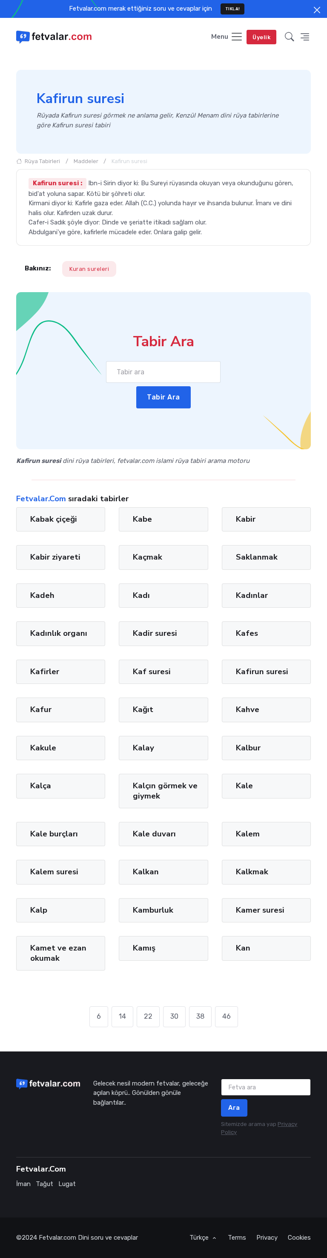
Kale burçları (54, 833)
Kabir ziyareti (55, 557)
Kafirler (44, 671)
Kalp (38, 910)
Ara (234, 1108)
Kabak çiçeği (53, 519)
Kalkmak (252, 871)
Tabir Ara (163, 397)
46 (226, 1016)
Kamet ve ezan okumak (58, 952)
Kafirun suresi (262, 671)
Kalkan (146, 871)
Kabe (142, 519)
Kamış (144, 948)
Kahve (247, 709)
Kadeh (42, 595)
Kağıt (143, 709)
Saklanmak (257, 557)
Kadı (141, 595)
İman (23, 1184)
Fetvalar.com (57, 1237)
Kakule (43, 747)
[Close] (317, 10)
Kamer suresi (260, 910)
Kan (243, 948)
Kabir (245, 519)
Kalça (40, 785)
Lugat (67, 1184)
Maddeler (86, 161)
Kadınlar (252, 595)
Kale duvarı (154, 833)
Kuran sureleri (89, 269)
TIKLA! (232, 8)
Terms (237, 1237)
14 (122, 1016)
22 (148, 1016)
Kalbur (248, 747)
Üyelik (261, 37)
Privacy (267, 1237)
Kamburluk (153, 910)
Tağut (44, 1184)
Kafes (247, 633)
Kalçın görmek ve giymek (165, 790)
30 (174, 1016)
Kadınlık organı (58, 633)
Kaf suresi (152, 671)
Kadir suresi (155, 633)
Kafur (41, 709)
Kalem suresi (54, 871)
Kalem (248, 833)
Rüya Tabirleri (41, 161)
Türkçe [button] (199, 1237)
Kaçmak (147, 557)
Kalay (143, 747)
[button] (289, 37)
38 (200, 1016)
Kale (244, 785)
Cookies (299, 1237)
